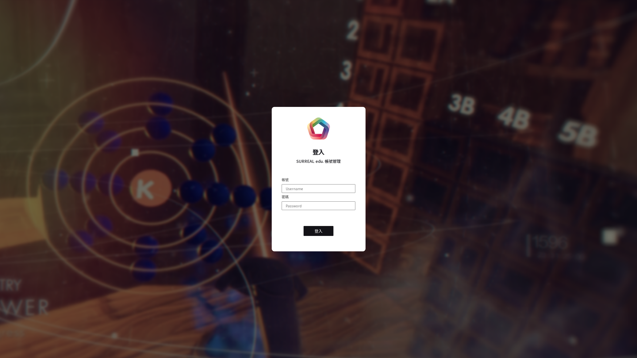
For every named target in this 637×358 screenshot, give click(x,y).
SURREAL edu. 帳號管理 (318, 161)
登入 (318, 152)
